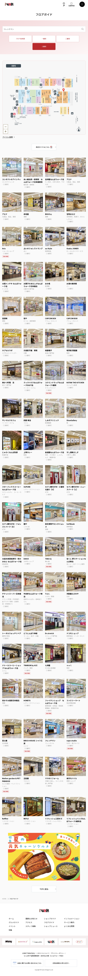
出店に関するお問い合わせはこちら (29, 963)
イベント (12, 926)
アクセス (28, 922)
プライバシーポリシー (58, 953)
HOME (4, 899)
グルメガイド (14, 922)
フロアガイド (49, 922)
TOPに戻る (44, 889)
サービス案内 (69, 922)
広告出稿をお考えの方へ (61, 963)
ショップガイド (50, 918)
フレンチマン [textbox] (8, 29)
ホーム (11, 918)
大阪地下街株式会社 (28, 953)
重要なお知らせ (31, 918)
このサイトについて (42, 953)
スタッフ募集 (30, 926)
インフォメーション (71, 918)
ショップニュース (51, 926)
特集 (10, 930)
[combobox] (44, 29)
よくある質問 (69, 926)
